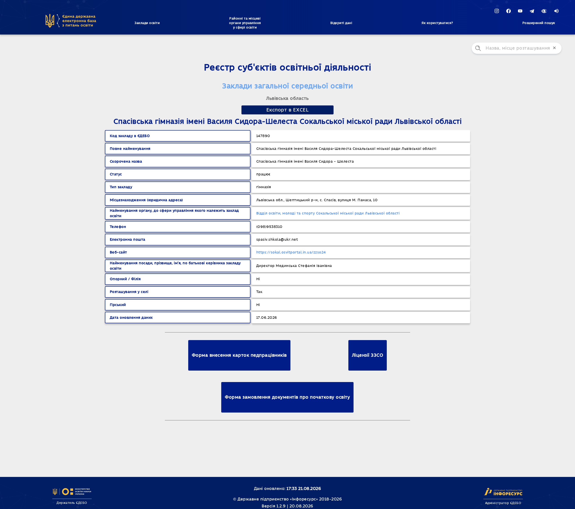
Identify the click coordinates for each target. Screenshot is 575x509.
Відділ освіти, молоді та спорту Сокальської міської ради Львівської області (328, 213)
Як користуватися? (437, 23)
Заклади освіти (147, 23)
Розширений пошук (538, 23)
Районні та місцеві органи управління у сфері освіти (245, 23)
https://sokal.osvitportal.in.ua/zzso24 (291, 252)
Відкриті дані (341, 23)
